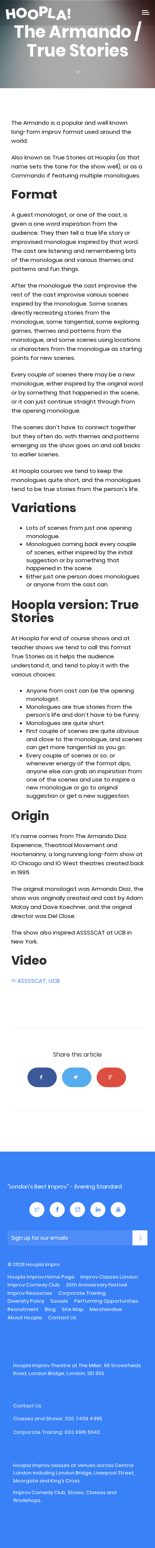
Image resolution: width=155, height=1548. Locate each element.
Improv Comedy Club (34, 1284)
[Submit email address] (139, 1237)
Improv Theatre (51, 1365)
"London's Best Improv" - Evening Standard (65, 1186)
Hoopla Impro (28, 1171)
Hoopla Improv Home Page (41, 1276)
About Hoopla (25, 1317)
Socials (59, 1301)
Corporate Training (82, 1293)
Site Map (73, 1309)
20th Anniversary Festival (96, 1284)
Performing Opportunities (106, 1301)
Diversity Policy (26, 1301)
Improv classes (51, 1465)
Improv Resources (30, 1293)
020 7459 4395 (83, 1418)
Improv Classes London (109, 1276)
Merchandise (106, 1309)
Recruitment (23, 1309)
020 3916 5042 (82, 1432)
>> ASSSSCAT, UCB (35, 981)
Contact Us (62, 1317)
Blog (50, 1309)
